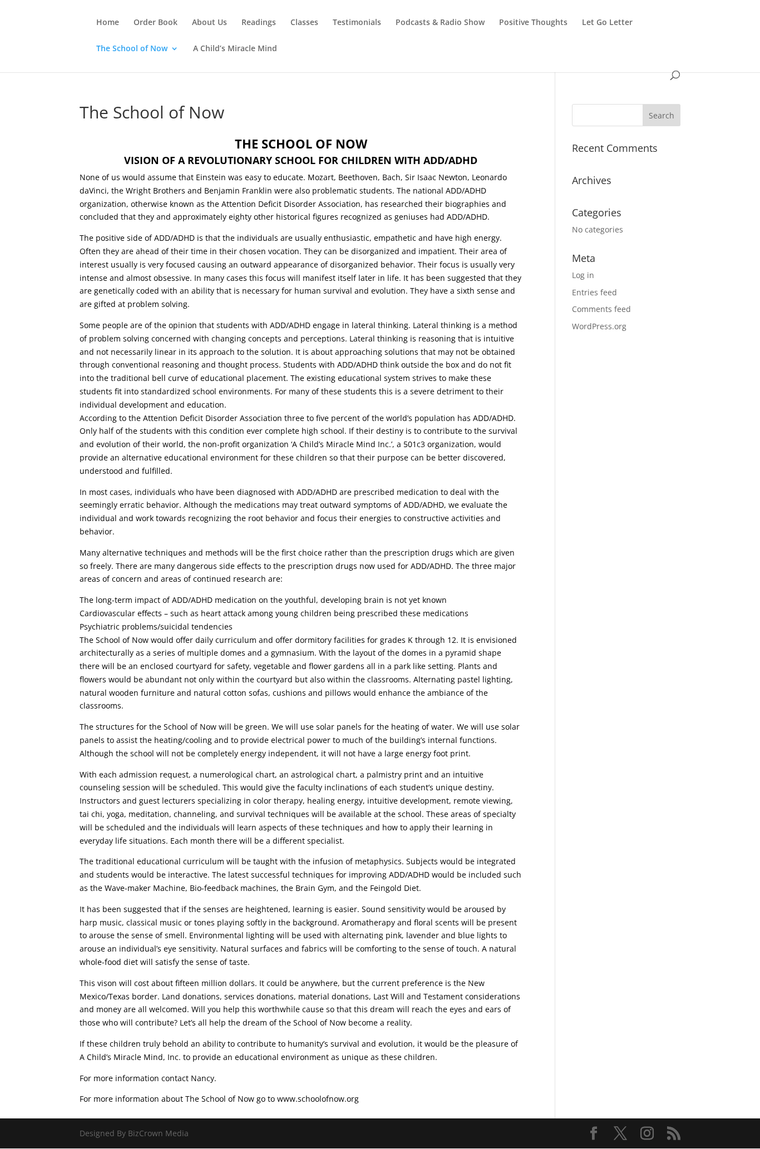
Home (107, 22)
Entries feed (594, 292)
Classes (304, 22)
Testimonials (357, 22)
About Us (209, 22)
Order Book (155, 22)
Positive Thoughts (533, 22)
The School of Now (131, 48)
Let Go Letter (607, 22)
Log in (583, 275)
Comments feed (601, 309)
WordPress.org (599, 326)
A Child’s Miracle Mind (235, 48)
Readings (258, 22)
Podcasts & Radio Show (440, 22)
